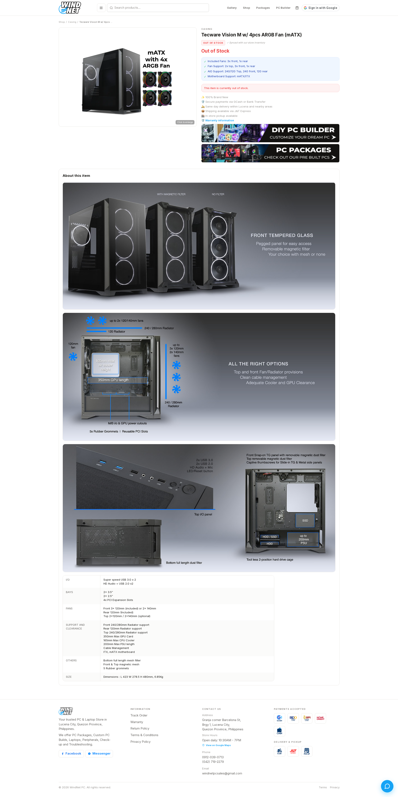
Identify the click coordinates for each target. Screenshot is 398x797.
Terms (323, 787)
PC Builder (283, 7)
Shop (246, 7)
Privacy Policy (140, 742)
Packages (263, 7)
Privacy (335, 787)
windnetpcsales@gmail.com (222, 773)
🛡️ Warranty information (217, 120)
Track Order (138, 715)
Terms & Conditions (144, 735)
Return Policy (139, 728)
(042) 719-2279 (213, 762)
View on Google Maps (218, 745)
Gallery (232, 7)
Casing (72, 21)
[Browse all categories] (101, 8)
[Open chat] (387, 786)
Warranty (136, 722)
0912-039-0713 (213, 757)
